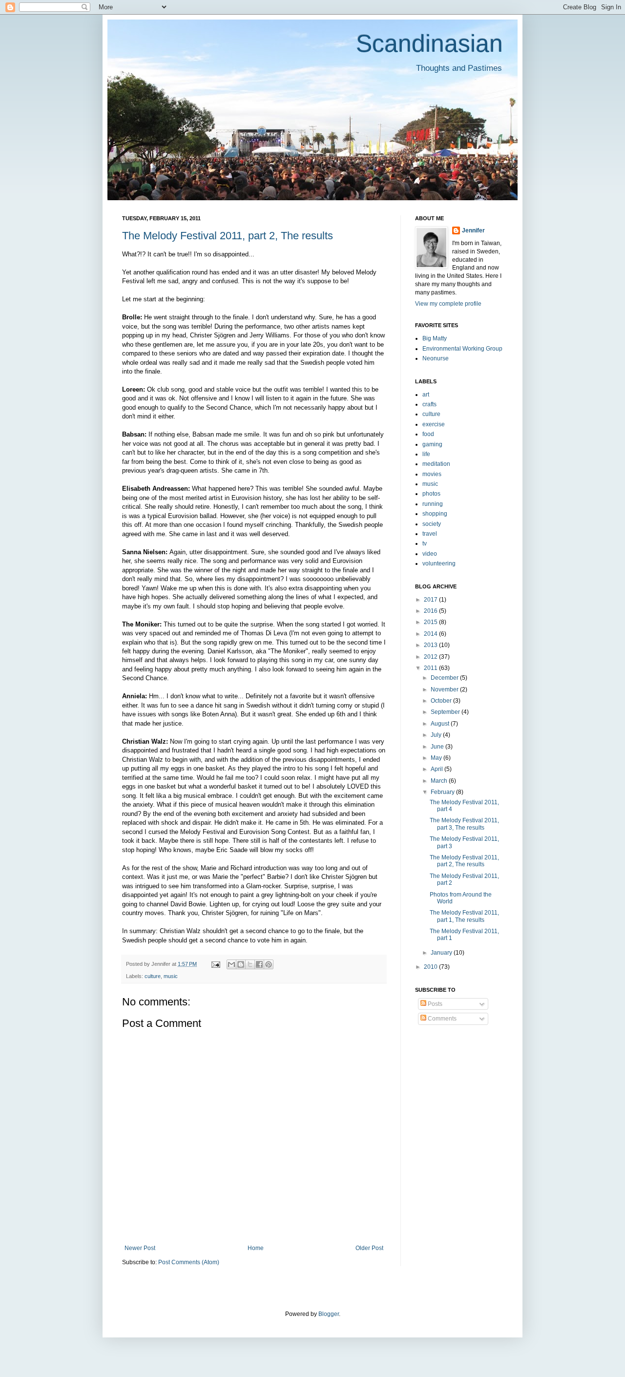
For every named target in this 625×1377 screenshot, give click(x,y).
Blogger (328, 1314)
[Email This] (231, 964)
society (431, 524)
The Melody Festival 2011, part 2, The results (227, 236)
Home (256, 1248)
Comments (441, 1018)
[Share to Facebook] (259, 964)
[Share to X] (250, 964)
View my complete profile (448, 303)
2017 (431, 599)
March (440, 780)
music (171, 976)
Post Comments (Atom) (188, 1262)
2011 (431, 668)
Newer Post (140, 1248)
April (437, 769)
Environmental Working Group (462, 348)
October (442, 700)
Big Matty (434, 338)
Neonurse (435, 358)
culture (153, 976)
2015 (431, 622)
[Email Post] (215, 964)
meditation (436, 463)
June (438, 746)
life (426, 454)
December (445, 677)
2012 (431, 656)
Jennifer (473, 230)
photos (431, 493)
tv (424, 543)
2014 (431, 633)
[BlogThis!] (241, 964)
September (446, 712)
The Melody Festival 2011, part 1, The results (464, 916)
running (432, 504)
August (441, 723)
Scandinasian (429, 43)
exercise (433, 424)
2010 (431, 966)
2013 (431, 645)
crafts (429, 404)
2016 (431, 610)
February (443, 792)
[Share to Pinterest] (268, 964)
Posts (434, 1004)
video (429, 553)
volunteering (439, 563)
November (445, 689)
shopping (434, 513)
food (428, 434)
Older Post (369, 1248)
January (442, 952)
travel (429, 533)
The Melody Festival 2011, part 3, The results (464, 824)
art (425, 394)
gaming (432, 444)
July (437, 734)
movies (431, 474)
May (437, 757)
